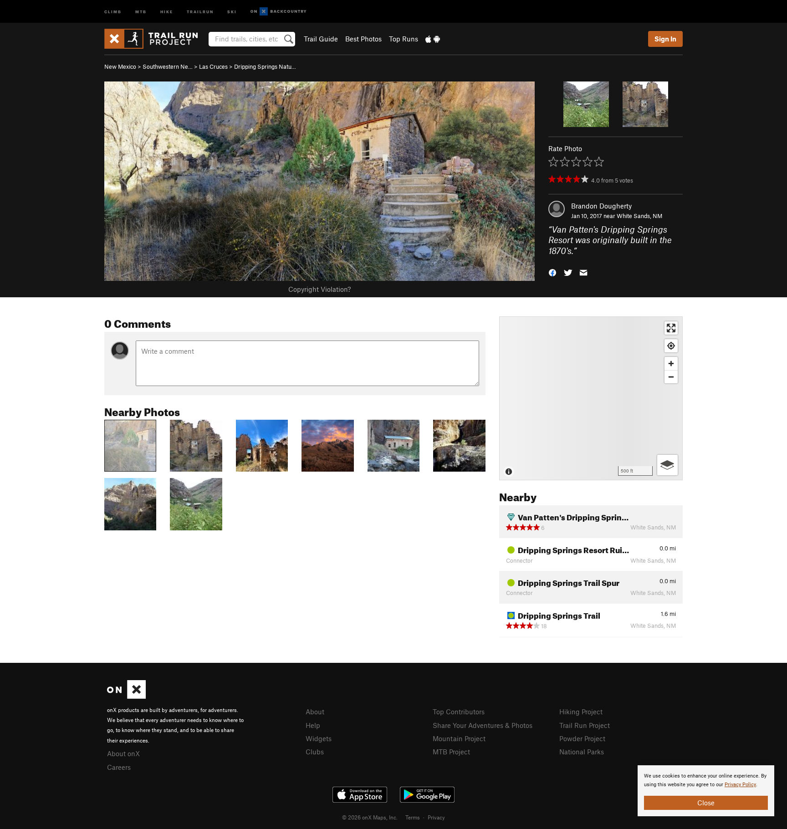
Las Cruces (213, 66)
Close (706, 802)
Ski (232, 11)
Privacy (436, 817)
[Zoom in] (671, 363)
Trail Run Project (584, 725)
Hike (166, 11)
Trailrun (200, 11)
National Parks (581, 752)
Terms (412, 817)
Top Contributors (459, 711)
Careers (119, 767)
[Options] (667, 465)
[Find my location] (671, 345)
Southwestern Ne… (168, 66)
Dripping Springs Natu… (265, 66)
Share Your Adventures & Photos (482, 725)
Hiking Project (581, 711)
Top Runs (403, 39)
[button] (552, 272)
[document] (706, 791)
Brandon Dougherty (601, 206)
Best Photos (363, 39)
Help (313, 725)
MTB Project (451, 752)
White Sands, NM (639, 215)
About (315, 711)
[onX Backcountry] (278, 11)
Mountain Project (459, 738)
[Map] (591, 398)
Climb (113, 11)
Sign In (665, 39)
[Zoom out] (671, 376)
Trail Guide (321, 39)
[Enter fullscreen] (671, 328)
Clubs (315, 752)
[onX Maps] (126, 696)
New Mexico (120, 66)
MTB (141, 11)
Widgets (319, 738)
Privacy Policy (740, 785)
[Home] (155, 39)
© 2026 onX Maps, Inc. (370, 817)
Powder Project (582, 738)
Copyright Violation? (319, 289)
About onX (123, 753)
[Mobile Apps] (432, 39)
